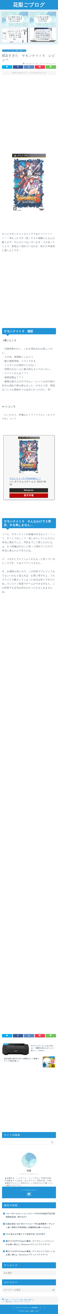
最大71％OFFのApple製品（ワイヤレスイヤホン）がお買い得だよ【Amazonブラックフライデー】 (30, 1253)
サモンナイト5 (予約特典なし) (25, 478)
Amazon (28, 490)
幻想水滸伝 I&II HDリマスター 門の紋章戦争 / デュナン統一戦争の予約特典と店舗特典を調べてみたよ (30, 1225)
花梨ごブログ (29, 4)
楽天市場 (29, 495)
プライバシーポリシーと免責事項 (27, 1307)
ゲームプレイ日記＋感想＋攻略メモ (14, 50)
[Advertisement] (29, 112)
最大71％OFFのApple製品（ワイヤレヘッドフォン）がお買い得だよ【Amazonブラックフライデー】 (30, 1243)
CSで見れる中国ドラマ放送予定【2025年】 (26, 1234)
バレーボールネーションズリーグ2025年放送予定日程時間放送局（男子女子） (30, 1215)
